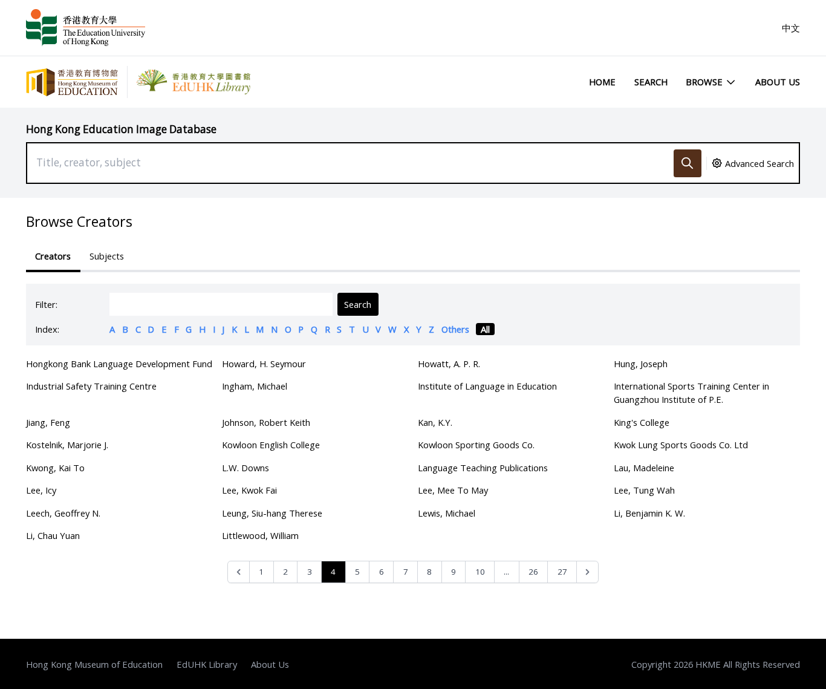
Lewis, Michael (446, 513)
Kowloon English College (271, 445)
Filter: (46, 304)
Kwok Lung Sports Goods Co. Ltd (681, 445)
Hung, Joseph (641, 364)
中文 (791, 28)
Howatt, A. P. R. (449, 364)
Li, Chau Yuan (53, 535)
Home (602, 82)
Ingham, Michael (254, 386)
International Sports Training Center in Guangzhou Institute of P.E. (691, 392)
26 (533, 571)
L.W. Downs (245, 468)
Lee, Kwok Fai (249, 490)
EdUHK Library (207, 664)
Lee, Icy (41, 490)
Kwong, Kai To (55, 468)
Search (651, 82)
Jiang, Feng (48, 422)
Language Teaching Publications (483, 468)
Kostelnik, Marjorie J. (67, 445)
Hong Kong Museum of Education (94, 664)
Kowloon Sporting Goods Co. (476, 445)
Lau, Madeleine (644, 468)
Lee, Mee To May (453, 490)
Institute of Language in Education (487, 386)
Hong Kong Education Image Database (121, 129)
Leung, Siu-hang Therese (272, 513)
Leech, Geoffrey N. (63, 513)
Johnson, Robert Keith (266, 422)
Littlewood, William (260, 535)
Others (455, 329)
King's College (641, 422)
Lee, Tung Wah (644, 490)
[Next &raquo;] (587, 572)
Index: (47, 329)
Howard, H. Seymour (264, 364)
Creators (53, 256)
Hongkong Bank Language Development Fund (119, 364)
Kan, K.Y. (435, 422)
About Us (777, 82)
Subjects (106, 256)
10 (480, 571)
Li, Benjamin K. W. (649, 513)
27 (562, 571)
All (485, 329)
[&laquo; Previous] (238, 572)
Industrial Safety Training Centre (91, 386)
